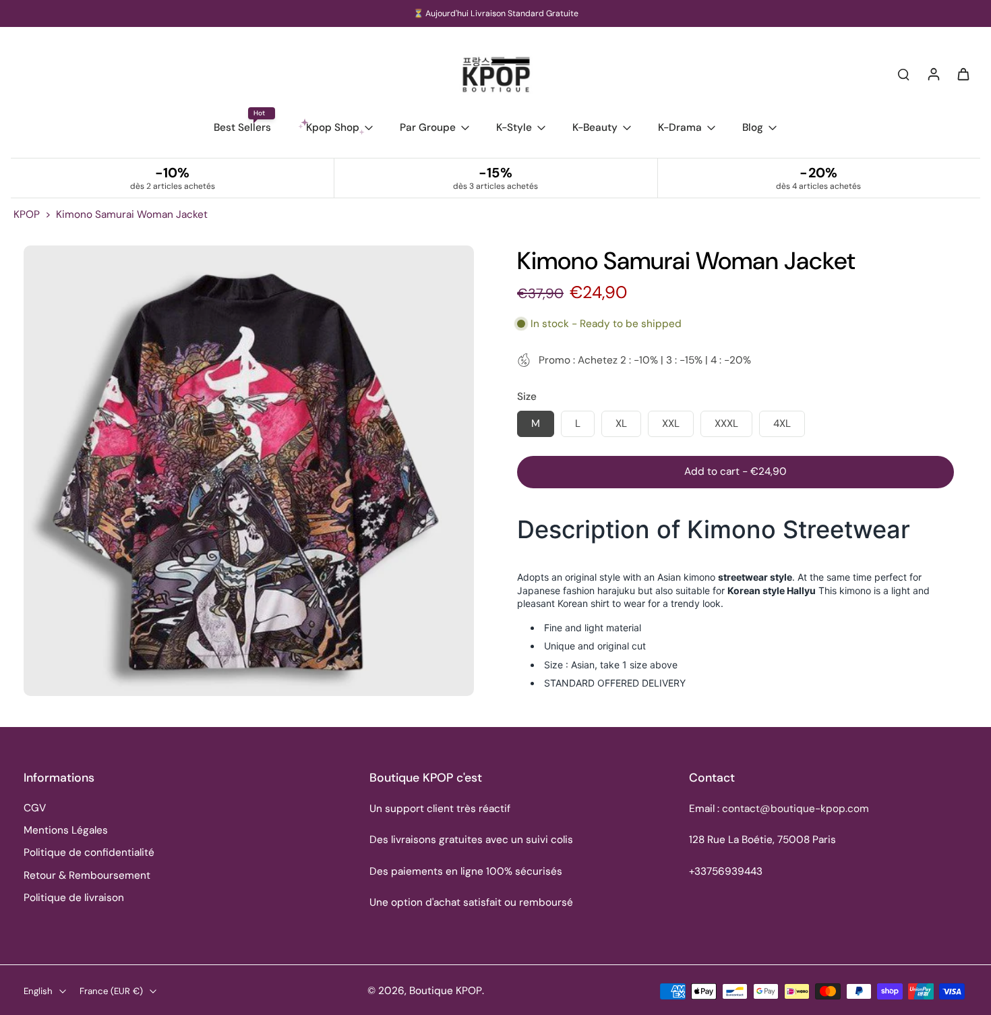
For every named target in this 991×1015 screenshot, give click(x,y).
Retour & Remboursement (87, 875)
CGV (35, 808)
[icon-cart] (963, 73)
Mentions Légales (66, 830)
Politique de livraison (74, 897)
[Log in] (933, 73)
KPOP (26, 214)
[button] (735, 472)
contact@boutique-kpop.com (795, 808)
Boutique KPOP (445, 990)
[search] (903, 73)
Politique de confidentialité (89, 852)
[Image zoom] (249, 470)
